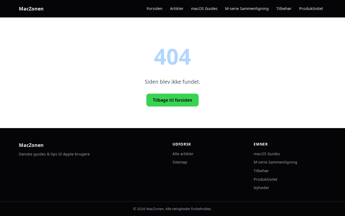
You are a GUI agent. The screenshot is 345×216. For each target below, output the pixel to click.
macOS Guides (204, 8)
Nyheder (261, 187)
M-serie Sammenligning (247, 8)
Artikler (177, 8)
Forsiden (155, 8)
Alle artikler (183, 153)
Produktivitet (311, 8)
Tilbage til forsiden (172, 100)
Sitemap (179, 162)
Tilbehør (284, 8)
